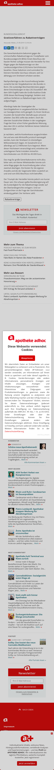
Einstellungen (43, 435)
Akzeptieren (27, 358)
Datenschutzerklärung (14, 431)
